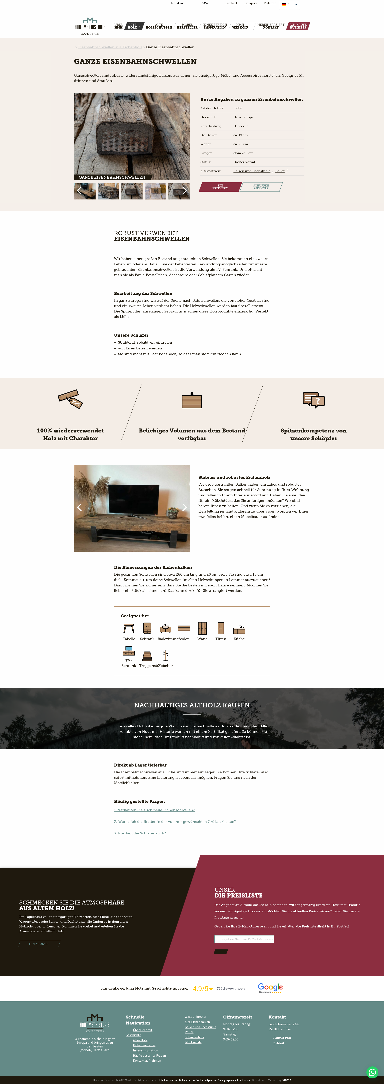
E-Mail (278, 1043)
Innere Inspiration (145, 1050)
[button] (81, 190)
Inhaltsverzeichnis (168, 1080)
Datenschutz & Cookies (191, 1080)
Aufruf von (282, 1038)
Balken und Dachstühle (200, 1027)
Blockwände (193, 1042)
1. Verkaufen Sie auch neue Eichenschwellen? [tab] (154, 810)
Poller (189, 1032)
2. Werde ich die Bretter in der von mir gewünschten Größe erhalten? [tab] (175, 821)
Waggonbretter (195, 1017)
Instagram (250, 3)
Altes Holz (140, 1040)
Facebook (231, 3)
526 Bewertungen (231, 988)
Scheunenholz (194, 1037)
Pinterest (270, 3)
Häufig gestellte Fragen (149, 1055)
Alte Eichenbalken (197, 1022)
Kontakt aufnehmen (147, 1060)
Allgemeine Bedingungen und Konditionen (228, 1080)
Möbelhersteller (144, 1045)
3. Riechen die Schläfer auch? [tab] (140, 833)
